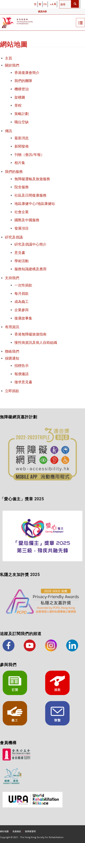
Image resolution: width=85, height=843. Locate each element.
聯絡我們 (12, 351)
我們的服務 (14, 171)
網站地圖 (4, 831)
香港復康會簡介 (26, 72)
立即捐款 (12, 390)
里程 (18, 105)
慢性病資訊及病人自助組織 (35, 342)
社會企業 (21, 211)
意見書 (19, 252)
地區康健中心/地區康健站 (34, 203)
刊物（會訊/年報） (29, 154)
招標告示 (21, 365)
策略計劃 (21, 113)
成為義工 (21, 301)
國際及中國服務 (26, 220)
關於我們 (12, 65)
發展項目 (21, 228)
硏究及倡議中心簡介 (30, 244)
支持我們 (12, 277)
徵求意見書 (23, 382)
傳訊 (8, 130)
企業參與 (21, 309)
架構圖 (19, 97)
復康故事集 (23, 318)
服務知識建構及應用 (30, 269)
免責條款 (16, 831)
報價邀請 (21, 373)
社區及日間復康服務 (30, 195)
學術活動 (21, 260)
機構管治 (21, 89)
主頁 (8, 58)
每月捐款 (21, 293)
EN (45, 4)
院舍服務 (21, 187)
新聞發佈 (21, 146)
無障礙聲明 (30, 831)
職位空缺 (21, 122)
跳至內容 (42, 11)
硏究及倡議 (14, 237)
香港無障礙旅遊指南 (30, 334)
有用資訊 (12, 326)
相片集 (19, 162)
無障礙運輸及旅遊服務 (32, 178)
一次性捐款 (23, 285)
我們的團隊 (23, 80)
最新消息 (21, 138)
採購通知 (12, 358)
